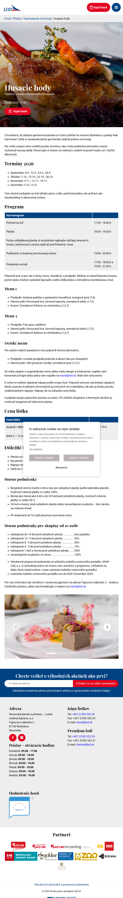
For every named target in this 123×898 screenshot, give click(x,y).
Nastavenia (61, 467)
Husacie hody (62, 18)
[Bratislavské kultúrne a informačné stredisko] (105, 849)
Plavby (17, 18)
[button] (107, 627)
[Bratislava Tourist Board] (21, 859)
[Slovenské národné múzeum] (61, 869)
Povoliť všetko (44, 458)
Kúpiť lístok (20, 111)
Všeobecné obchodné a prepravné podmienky (61, 884)
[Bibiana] (108, 859)
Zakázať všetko (79, 458)
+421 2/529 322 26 (83, 714)
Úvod (7, 18)
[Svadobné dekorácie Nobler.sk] (47, 859)
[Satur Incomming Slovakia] (70, 849)
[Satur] (18, 849)
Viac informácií (35, 449)
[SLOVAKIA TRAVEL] (65, 859)
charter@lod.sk (85, 744)
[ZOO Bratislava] (86, 859)
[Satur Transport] (39, 849)
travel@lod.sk (68, 375)
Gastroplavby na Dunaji (37, 18)
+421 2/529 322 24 (83, 736)
